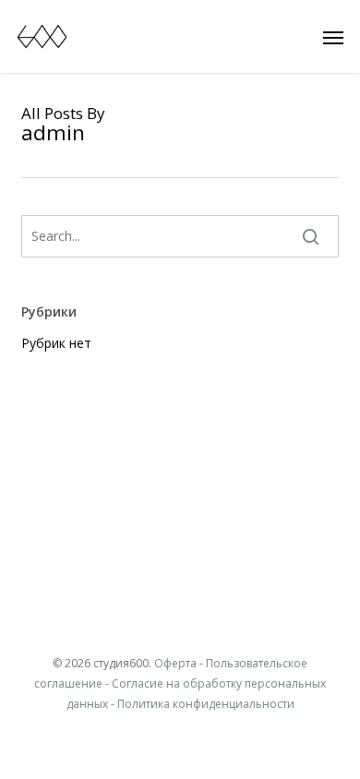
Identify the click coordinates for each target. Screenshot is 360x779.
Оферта (175, 663)
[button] (333, 37)
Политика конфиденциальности (205, 704)
